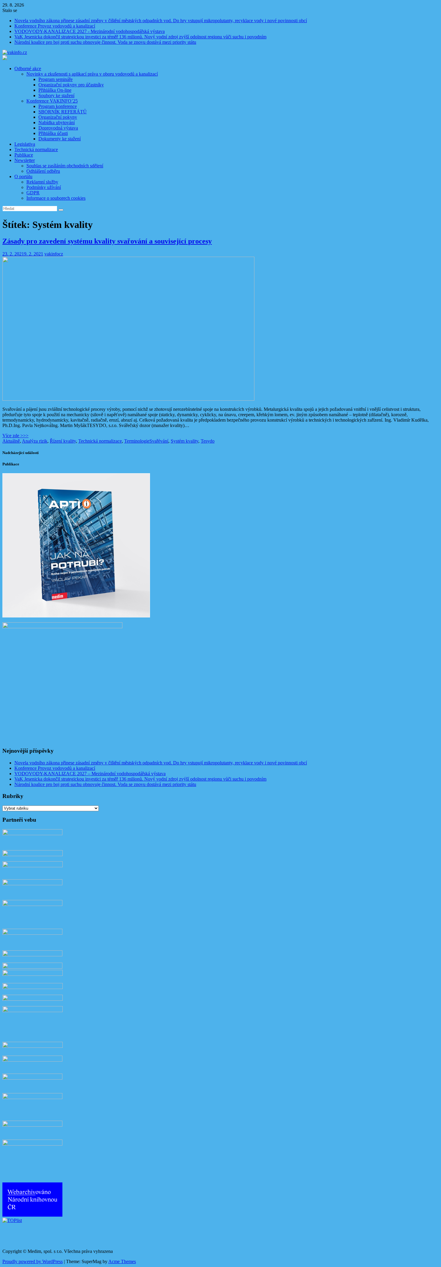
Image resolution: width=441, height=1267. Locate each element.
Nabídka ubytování (56, 122)
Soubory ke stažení (56, 95)
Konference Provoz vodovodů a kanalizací (54, 25)
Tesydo (207, 441)
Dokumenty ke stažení (59, 138)
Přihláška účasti (53, 133)
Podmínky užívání (43, 187)
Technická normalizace (36, 149)
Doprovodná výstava (58, 127)
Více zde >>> (15, 435)
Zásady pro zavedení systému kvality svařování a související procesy (107, 241)
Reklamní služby (42, 181)
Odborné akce (27, 68)
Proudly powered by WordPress (32, 1261)
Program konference (57, 106)
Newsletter (24, 160)
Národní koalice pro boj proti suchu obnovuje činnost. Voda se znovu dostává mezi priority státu (105, 42)
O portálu (23, 176)
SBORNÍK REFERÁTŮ (62, 111)
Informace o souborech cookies (56, 198)
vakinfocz (53, 253)
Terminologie (136, 441)
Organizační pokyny (57, 117)
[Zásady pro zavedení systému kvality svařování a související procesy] (128, 399)
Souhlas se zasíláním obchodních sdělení (64, 165)
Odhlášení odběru (43, 171)
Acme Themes (122, 1261)
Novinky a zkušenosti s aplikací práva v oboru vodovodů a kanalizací (92, 73)
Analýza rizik (34, 441)
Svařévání (158, 441)
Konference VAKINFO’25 (52, 100)
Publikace (23, 154)
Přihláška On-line (54, 90)
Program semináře (55, 79)
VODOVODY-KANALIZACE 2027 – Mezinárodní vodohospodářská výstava (90, 773)
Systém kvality (184, 441)
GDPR (33, 192)
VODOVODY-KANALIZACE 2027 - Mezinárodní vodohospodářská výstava (89, 31)
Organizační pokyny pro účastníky (71, 84)
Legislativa (24, 144)
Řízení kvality (63, 441)
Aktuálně (11, 441)
